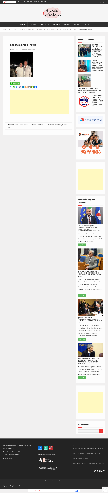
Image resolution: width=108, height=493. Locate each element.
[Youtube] (103, 2)
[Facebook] (97, 2)
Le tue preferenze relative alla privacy (61, 491)
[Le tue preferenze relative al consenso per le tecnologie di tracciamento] (105, 490)
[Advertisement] (39, 102)
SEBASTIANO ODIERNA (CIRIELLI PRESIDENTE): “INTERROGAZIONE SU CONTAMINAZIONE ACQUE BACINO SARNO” (90, 273)
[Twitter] (100, 2)
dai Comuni (56, 24)
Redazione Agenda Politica (28, 49)
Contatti (87, 24)
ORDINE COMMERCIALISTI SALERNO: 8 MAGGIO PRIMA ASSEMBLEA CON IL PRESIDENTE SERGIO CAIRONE (97, 65)
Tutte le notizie (44, 24)
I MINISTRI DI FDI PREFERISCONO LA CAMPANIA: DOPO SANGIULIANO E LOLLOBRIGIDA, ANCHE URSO (36, 126)
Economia (67, 24)
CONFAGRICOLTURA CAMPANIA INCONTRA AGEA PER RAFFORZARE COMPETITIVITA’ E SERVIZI (89, 90)
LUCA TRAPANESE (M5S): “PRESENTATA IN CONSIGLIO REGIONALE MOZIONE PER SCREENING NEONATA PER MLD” (89, 228)
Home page (22, 24)
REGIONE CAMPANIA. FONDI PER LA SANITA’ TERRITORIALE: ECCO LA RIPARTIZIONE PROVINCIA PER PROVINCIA (89, 361)
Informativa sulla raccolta (38, 491)
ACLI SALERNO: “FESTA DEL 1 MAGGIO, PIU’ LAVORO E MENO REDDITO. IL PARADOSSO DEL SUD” (97, 101)
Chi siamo (33, 24)
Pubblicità (77, 24)
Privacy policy (7, 458)
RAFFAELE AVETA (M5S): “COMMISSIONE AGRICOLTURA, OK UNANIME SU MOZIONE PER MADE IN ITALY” (90, 320)
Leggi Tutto (82, 245)
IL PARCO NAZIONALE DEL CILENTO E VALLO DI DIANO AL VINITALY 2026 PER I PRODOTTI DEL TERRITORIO (97, 51)
